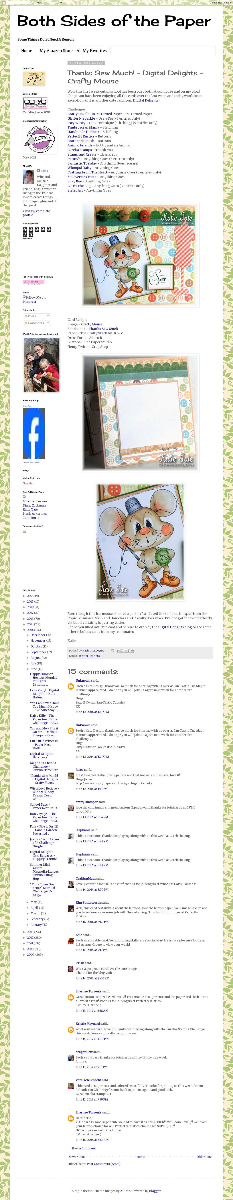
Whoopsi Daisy (79, 168)
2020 (31, 596)
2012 (30, 937)
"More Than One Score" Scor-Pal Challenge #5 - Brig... (42, 889)
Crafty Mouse (91, 324)
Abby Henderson (35, 501)
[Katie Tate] (34, 458)
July (34, 663)
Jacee (79, 769)
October (37, 646)
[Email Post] (111, 650)
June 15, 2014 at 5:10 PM (92, 1067)
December (38, 635)
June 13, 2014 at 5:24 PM (92, 841)
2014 (30, 630)
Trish (80, 963)
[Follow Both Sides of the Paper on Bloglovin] (33, 284)
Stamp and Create (82, 154)
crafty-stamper (87, 802)
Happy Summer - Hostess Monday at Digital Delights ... (43, 679)
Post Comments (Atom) (104, 1164)
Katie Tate (27, 406)
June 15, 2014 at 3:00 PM (92, 1039)
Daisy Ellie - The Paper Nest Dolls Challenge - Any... (44, 719)
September (39, 652)
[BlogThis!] (122, 651)
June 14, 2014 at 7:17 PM (92, 950)
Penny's (74, 159)
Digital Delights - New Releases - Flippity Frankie (43, 855)
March (36, 913)
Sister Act (75, 190)
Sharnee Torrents (89, 991)
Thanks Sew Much (103, 329)
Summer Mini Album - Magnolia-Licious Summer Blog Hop (44, 871)
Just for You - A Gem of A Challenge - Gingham (44, 842)
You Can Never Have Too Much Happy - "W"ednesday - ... (44, 706)
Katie (44, 171)
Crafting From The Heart (87, 172)
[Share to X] (125, 651)
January (37, 924)
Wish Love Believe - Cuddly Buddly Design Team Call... (44, 794)
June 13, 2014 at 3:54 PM (92, 817)
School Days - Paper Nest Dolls (43, 806)
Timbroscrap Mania (83, 127)
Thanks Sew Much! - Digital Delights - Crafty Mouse (44, 779)
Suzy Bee (75, 181)
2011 (30, 943)
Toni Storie (31, 517)
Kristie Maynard (88, 1023)
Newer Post (76, 1157)
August (36, 658)
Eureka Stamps (80, 150)
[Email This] (119, 651)
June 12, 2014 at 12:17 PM (92, 712)
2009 (31, 954)
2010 (30, 949)
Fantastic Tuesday (82, 163)
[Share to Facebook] (129, 651)
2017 (30, 613)
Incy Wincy (76, 123)
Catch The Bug (79, 186)
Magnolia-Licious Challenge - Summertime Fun (44, 766)
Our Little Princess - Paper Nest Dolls (44, 744)
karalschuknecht (88, 1080)
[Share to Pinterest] (132, 651)
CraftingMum (86, 878)
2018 (30, 607)
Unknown (83, 680)
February (37, 919)
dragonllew (84, 1052)
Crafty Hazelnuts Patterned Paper (95, 114)
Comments (35, 323)
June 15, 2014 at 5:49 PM (92, 1099)
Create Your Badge (31, 462)
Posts (31, 316)
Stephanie (83, 830)
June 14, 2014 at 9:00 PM (92, 978)
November (38, 640)
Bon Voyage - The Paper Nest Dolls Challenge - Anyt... (44, 817)
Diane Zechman (34, 505)
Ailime (125, 1191)
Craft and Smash (81, 141)
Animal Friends (80, 145)
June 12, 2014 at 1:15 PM (91, 789)
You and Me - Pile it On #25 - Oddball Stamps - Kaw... (44, 732)
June (34, 669)
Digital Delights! (146, 100)
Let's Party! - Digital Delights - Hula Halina (44, 693)
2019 (30, 601)
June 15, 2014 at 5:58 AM (92, 1010)
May (34, 902)
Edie (79, 935)
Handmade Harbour (83, 132)
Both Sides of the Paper (114, 20)
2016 (30, 618)
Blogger (155, 1191)
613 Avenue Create (82, 177)
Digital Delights (89, 656)
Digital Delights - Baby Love (43, 755)
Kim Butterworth (88, 902)
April (35, 907)
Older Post (204, 1157)
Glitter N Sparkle (81, 118)
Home (26, 50)
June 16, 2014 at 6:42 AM (92, 1140)
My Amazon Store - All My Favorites (73, 50)
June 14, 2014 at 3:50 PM (92, 889)
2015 (30, 624)
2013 (30, 932)
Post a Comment (84, 1148)
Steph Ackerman (35, 513)
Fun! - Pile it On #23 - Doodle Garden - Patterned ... (44, 830)
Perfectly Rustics (81, 136)
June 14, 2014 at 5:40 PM (92, 922)
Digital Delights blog (175, 627)
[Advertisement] (34, 561)
